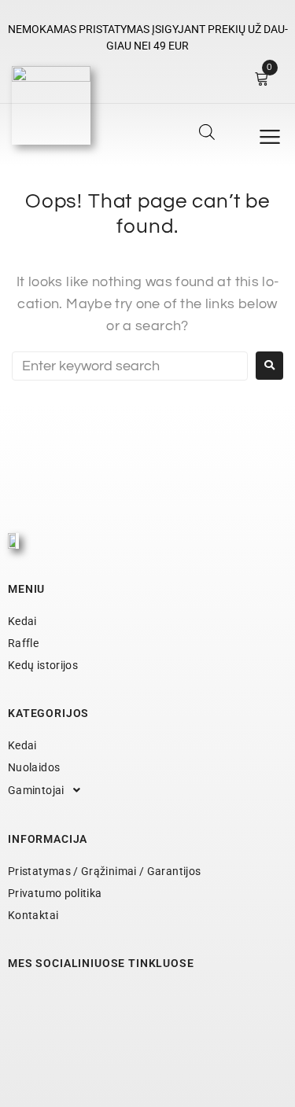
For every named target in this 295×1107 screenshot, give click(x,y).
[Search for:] (130, 366)
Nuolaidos (34, 767)
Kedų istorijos (43, 665)
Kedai (22, 621)
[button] (269, 136)
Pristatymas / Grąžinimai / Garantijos (104, 871)
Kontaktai (33, 915)
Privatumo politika (54, 893)
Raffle (23, 643)
